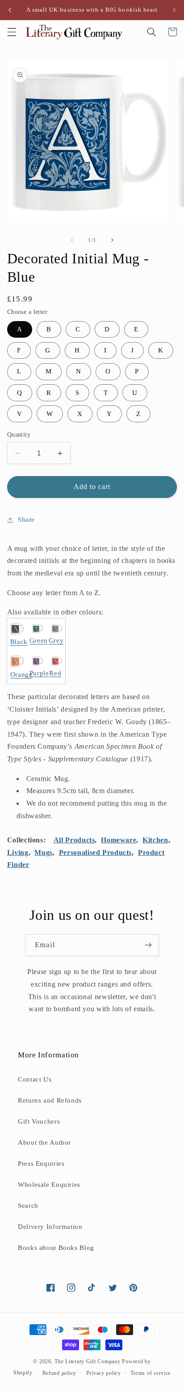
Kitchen (155, 840)
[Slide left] (72, 240)
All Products (74, 840)
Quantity (18, 434)
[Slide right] (112, 240)
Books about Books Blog (56, 1247)
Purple (39, 673)
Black (19, 641)
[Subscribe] (148, 945)
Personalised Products (95, 852)
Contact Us (34, 1079)
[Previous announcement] (10, 10)
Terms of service (150, 1373)
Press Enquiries (41, 1163)
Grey (56, 640)
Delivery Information (50, 1226)
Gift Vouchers (39, 1121)
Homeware (118, 840)
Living (18, 852)
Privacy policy (103, 1373)
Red (55, 673)
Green (38, 640)
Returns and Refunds (50, 1100)
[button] (11, 31)
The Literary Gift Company (87, 1361)
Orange (21, 674)
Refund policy (59, 1373)
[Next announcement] (174, 10)
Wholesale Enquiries (49, 1184)
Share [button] (26, 519)
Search (28, 1205)
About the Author (44, 1142)
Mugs (43, 852)
